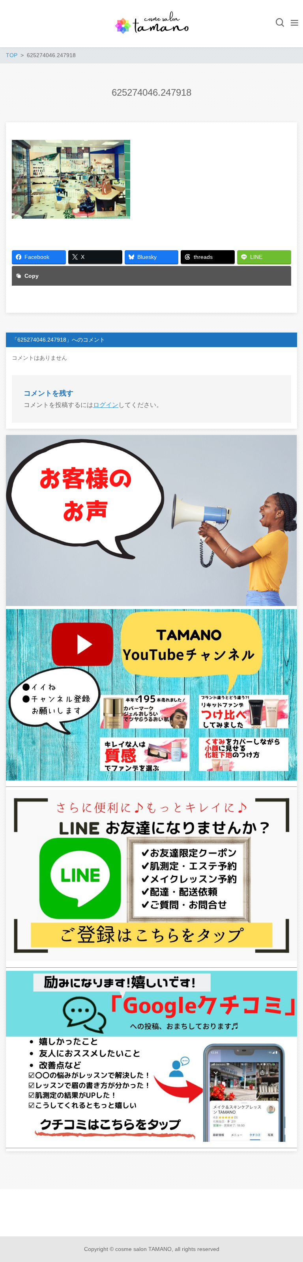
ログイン (105, 404)
